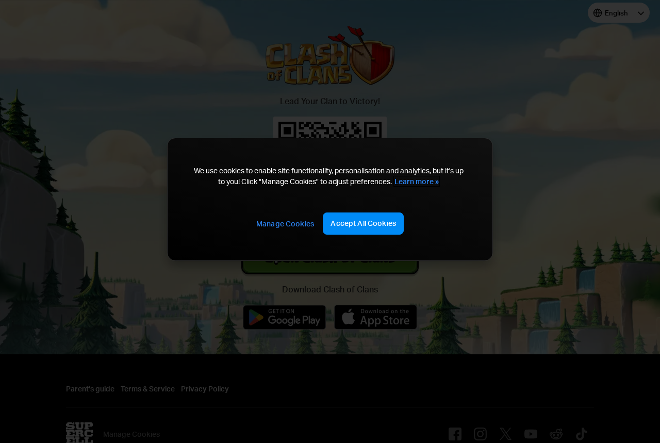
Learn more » (416, 181)
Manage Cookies (285, 223)
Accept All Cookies (363, 223)
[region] (330, 199)
